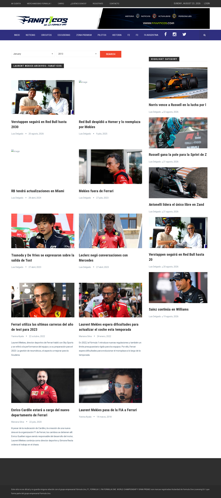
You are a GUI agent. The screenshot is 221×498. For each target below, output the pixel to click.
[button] (33, 54)
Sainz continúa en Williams (169, 309)
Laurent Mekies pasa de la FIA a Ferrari (108, 410)
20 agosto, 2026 (36, 134)
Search (110, 54)
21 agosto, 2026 (170, 161)
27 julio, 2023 (102, 198)
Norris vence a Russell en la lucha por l (177, 105)
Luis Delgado (17, 134)
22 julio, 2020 (35, 422)
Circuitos (46, 35)
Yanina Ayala (17, 336)
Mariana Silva (85, 336)
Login (207, 3)
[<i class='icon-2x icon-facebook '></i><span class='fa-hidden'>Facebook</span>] (165, 35)
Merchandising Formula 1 (39, 4)
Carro (61, 4)
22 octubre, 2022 (37, 336)
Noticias (30, 35)
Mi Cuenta (16, 4)
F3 (137, 35)
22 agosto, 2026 (170, 112)
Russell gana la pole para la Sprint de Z (178, 155)
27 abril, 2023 (35, 267)
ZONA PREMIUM (84, 35)
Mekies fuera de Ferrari (96, 191)
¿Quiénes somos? (78, 4)
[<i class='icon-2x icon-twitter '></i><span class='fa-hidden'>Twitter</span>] (184, 35)
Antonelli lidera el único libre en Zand (176, 204)
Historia (117, 35)
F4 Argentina (151, 35)
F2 (129, 35)
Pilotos (102, 35)
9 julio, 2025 (101, 134)
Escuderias (64, 35)
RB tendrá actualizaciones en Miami (37, 191)
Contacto (114, 4)
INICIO (17, 35)
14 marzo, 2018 (104, 417)
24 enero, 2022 (104, 336)
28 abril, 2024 (35, 198)
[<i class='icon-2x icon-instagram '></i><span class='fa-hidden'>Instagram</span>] (174, 35)
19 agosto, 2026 (170, 316)
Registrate (98, 4)
